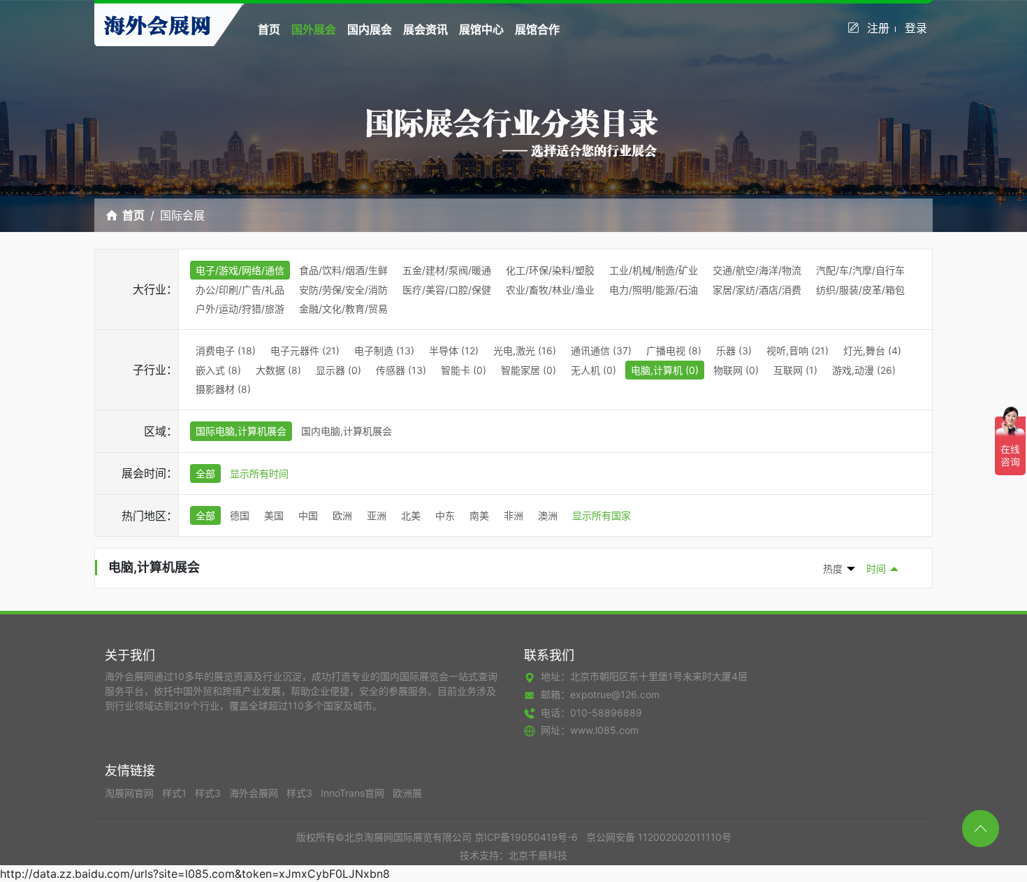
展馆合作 (537, 29)
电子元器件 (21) (305, 350)
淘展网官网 (130, 793)
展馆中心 (481, 29)
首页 (269, 29)
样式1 (175, 793)
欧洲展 (407, 793)
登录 (916, 28)
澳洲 (548, 515)
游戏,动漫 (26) (864, 370)
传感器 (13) (401, 370)
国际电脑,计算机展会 (241, 431)
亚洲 (376, 515)
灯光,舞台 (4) (872, 350)
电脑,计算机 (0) (665, 370)
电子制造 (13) (384, 350)
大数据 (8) (278, 370)
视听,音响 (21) (797, 350)
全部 (205, 473)
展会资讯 (425, 29)
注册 (878, 28)
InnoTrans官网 (354, 793)
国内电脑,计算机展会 (346, 431)
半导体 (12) (454, 350)
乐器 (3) (734, 350)
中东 (445, 515)
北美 (411, 515)
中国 (308, 515)
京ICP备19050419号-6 (526, 837)
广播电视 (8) (673, 350)
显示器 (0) (338, 370)
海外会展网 (255, 793)
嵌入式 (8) (218, 370)
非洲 (513, 515)
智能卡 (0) (463, 370)
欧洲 (342, 515)
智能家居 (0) (528, 370)
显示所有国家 (601, 515)
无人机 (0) (593, 370)
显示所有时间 (259, 473)
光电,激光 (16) (524, 350)
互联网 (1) (795, 370)
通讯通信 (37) (601, 350)
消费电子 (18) (226, 350)
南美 (479, 515)
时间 (876, 568)
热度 (833, 568)
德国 (239, 515)
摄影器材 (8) (223, 389)
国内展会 (369, 29)
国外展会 (313, 29)
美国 (274, 515)
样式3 (209, 793)
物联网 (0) (736, 370)
